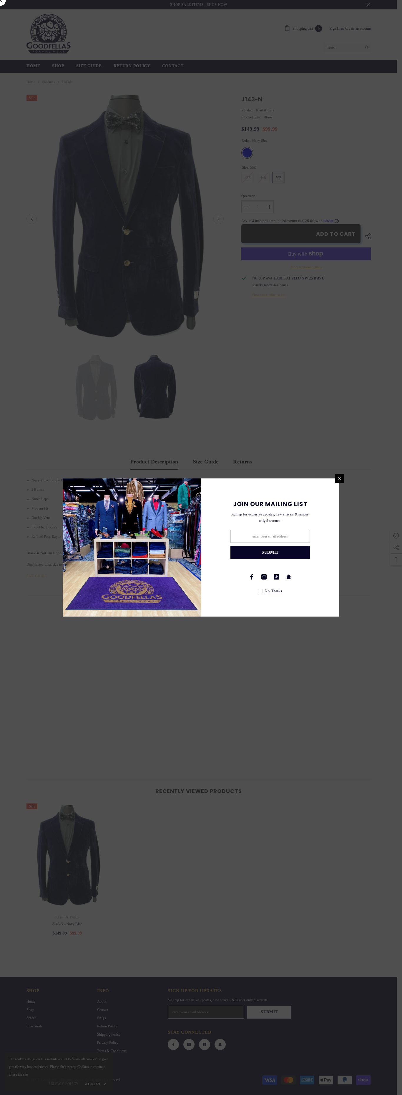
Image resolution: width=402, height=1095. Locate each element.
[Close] (339, 478)
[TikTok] (276, 577)
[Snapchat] (289, 577)
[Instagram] (264, 577)
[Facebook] (251, 577)
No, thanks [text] (273, 591)
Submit (270, 552)
